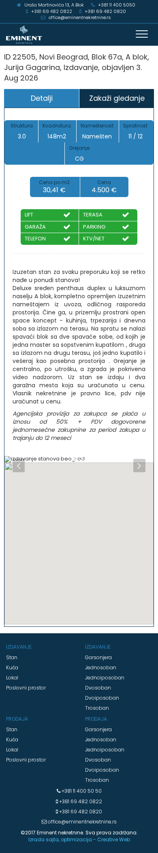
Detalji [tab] (42, 98)
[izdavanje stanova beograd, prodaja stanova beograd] (79, 34)
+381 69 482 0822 (80, 801)
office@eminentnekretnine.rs (82, 821)
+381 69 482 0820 (80, 811)
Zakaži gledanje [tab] (117, 98)
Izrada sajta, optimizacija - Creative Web (79, 839)
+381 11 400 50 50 (81, 790)
